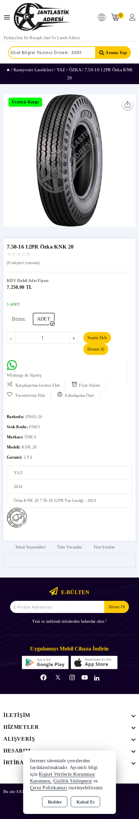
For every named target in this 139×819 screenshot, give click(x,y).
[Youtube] (85, 677)
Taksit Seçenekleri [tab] (30, 547)
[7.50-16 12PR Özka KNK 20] (69, 160)
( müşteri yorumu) (23, 262)
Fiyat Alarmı (89, 385)
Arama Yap (116, 52)
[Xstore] (42, 17)
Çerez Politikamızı (48, 787)
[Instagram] (72, 677)
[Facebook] (43, 677)
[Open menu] (8, 17)
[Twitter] (57, 677)
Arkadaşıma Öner (79, 395)
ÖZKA (30, 437)
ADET (43, 319)
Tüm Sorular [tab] (104, 547)
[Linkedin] (96, 678)
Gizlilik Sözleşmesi (72, 781)
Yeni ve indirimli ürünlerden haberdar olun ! (69, 621)
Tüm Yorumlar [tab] (69, 547)
